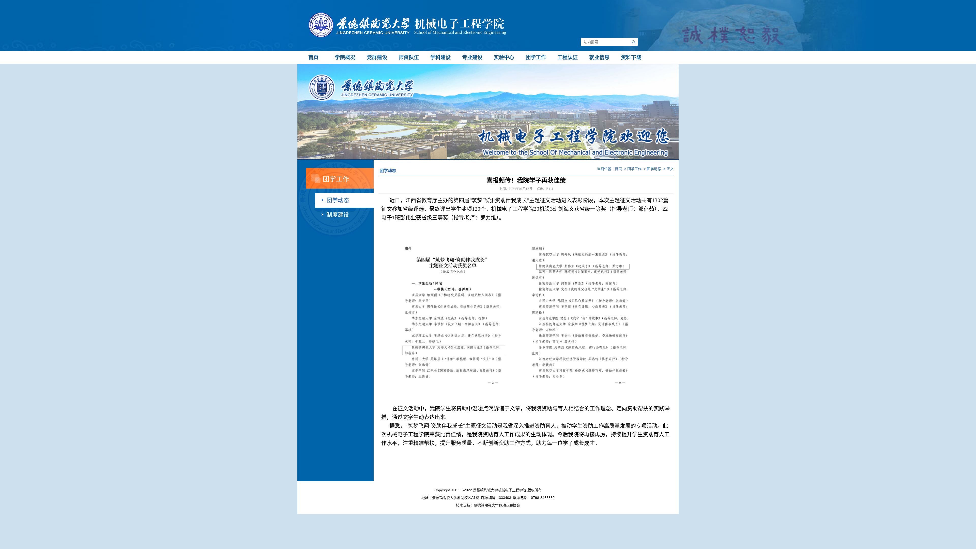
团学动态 (338, 200)
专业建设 (472, 57)
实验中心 (504, 57)
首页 (313, 57)
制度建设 (338, 214)
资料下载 (631, 57)
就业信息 (599, 57)
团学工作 (536, 57)
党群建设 (377, 57)
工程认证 (567, 57)
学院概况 (345, 57)
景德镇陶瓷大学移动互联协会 (497, 505)
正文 (670, 169)
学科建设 (440, 57)
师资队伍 (409, 57)
